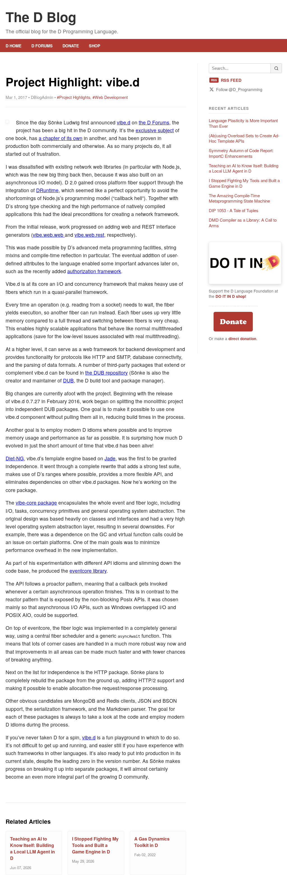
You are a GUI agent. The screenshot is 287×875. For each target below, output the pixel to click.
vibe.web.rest (89, 234)
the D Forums (154, 122)
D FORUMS (42, 45)
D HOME (14, 45)
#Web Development (110, 97)
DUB (68, 380)
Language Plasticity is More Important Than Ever (243, 123)
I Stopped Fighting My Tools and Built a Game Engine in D (95, 845)
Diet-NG (15, 458)
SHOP (94, 45)
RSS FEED (226, 80)
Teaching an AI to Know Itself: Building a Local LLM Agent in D (32, 848)
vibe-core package (36, 502)
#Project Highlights (73, 97)
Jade (110, 458)
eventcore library (88, 570)
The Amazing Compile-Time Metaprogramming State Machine (239, 198)
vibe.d (123, 122)
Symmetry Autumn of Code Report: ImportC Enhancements (241, 153)
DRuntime (47, 190)
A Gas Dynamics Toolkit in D (152, 841)
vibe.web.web (49, 234)
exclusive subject (155, 130)
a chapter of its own (60, 137)
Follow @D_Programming (239, 89)
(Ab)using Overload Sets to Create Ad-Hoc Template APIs (244, 138)
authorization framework (94, 271)
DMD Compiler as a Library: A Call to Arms (243, 222)
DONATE (71, 45)
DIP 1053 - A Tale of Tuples (233, 210)
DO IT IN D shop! (231, 296)
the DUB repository (106, 372)
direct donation (242, 338)
